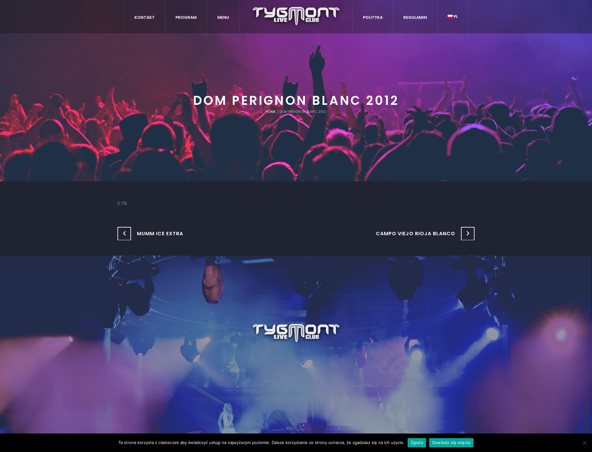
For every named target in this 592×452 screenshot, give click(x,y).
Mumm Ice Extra (160, 233)
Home (270, 111)
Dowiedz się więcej (451, 442)
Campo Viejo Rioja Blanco (415, 233)
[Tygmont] (296, 333)
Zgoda (417, 442)
